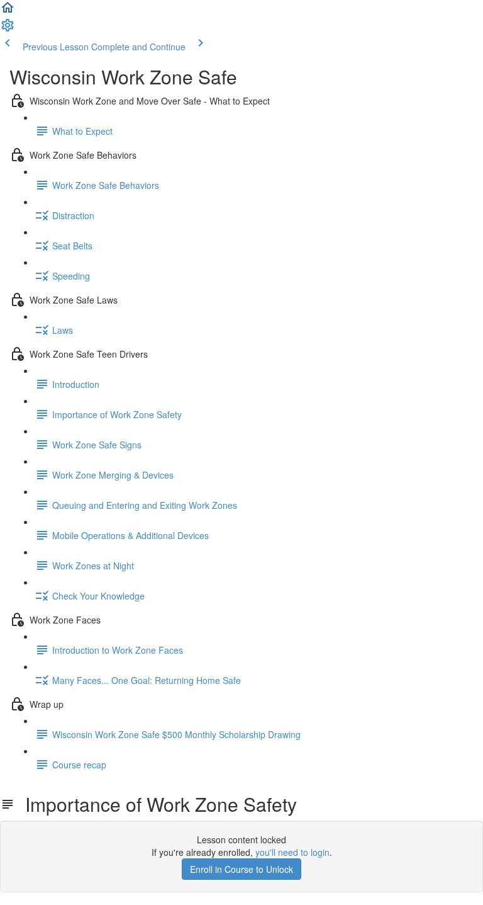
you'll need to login (292, 852)
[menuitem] (7, 29)
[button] (7, 11)
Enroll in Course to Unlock (241, 869)
